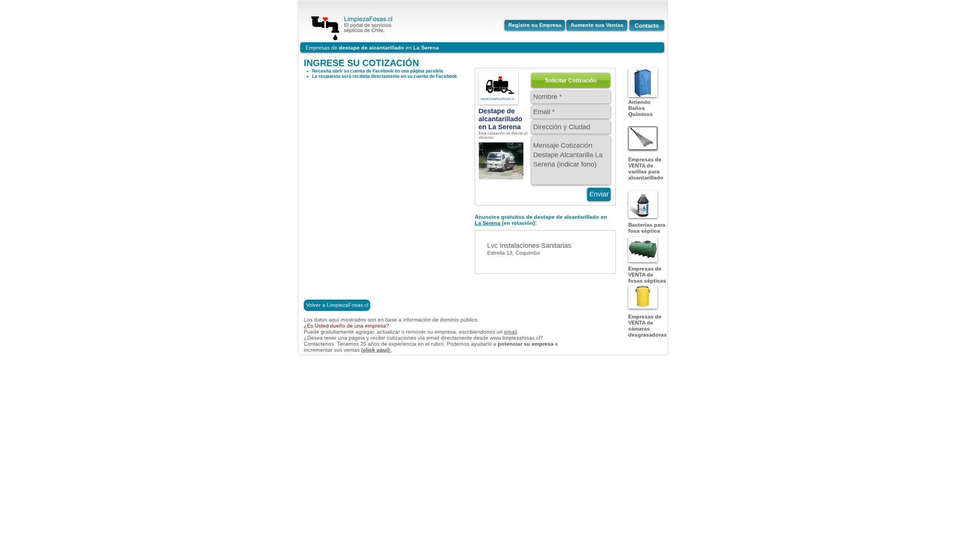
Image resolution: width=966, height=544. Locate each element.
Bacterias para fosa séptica (646, 228)
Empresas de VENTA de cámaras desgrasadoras (647, 326)
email (510, 332)
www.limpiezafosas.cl (515, 338)
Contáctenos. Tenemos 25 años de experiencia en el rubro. (375, 344)
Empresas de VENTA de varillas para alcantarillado (645, 168)
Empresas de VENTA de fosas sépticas (647, 275)
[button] (570, 80)
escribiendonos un (481, 332)
